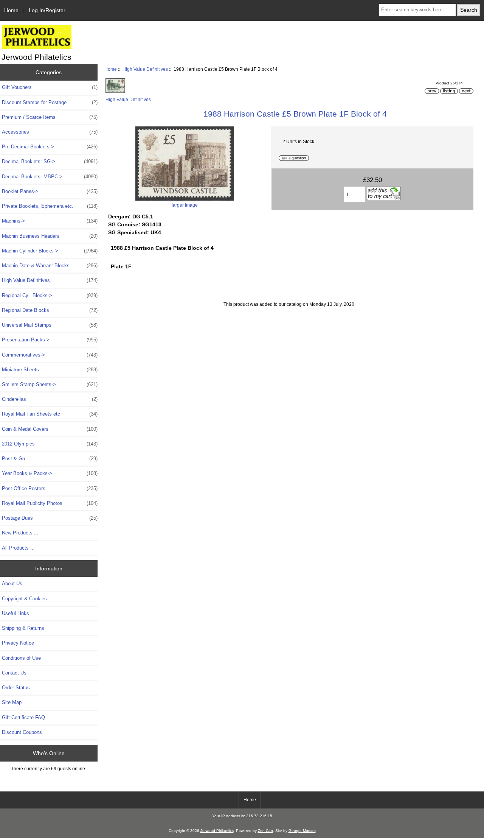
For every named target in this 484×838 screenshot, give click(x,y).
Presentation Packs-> (50, 340)
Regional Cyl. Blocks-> (50, 295)
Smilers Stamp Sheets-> (50, 384)
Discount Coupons (22, 732)
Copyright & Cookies (24, 598)
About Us (12, 583)
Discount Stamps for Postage (50, 102)
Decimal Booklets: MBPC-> (50, 176)
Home (11, 10)
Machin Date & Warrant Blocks (50, 265)
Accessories (50, 132)
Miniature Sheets (50, 369)
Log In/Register (47, 10)
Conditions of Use (21, 658)
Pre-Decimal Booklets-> (50, 147)
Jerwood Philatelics (217, 831)
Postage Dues (50, 518)
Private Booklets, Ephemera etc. (50, 206)
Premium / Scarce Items (50, 117)
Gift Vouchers (50, 87)
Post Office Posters (50, 488)
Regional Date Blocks (50, 310)
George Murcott (302, 831)
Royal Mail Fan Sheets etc (50, 414)
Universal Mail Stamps (50, 325)
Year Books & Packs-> (50, 473)
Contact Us (14, 673)
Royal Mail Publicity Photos (50, 503)
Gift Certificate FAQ (23, 717)
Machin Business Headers (50, 236)
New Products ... (20, 533)
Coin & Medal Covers (50, 429)
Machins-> (50, 221)
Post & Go (50, 458)
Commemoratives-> (50, 355)
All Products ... (18, 548)
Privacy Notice (18, 643)
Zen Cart (265, 831)
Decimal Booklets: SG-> (50, 161)
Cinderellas (50, 399)
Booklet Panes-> (50, 191)
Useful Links (15, 613)
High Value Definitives (145, 69)
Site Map (12, 702)
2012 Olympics (50, 444)
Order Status (16, 687)
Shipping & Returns (23, 628)
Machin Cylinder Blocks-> (50, 251)
